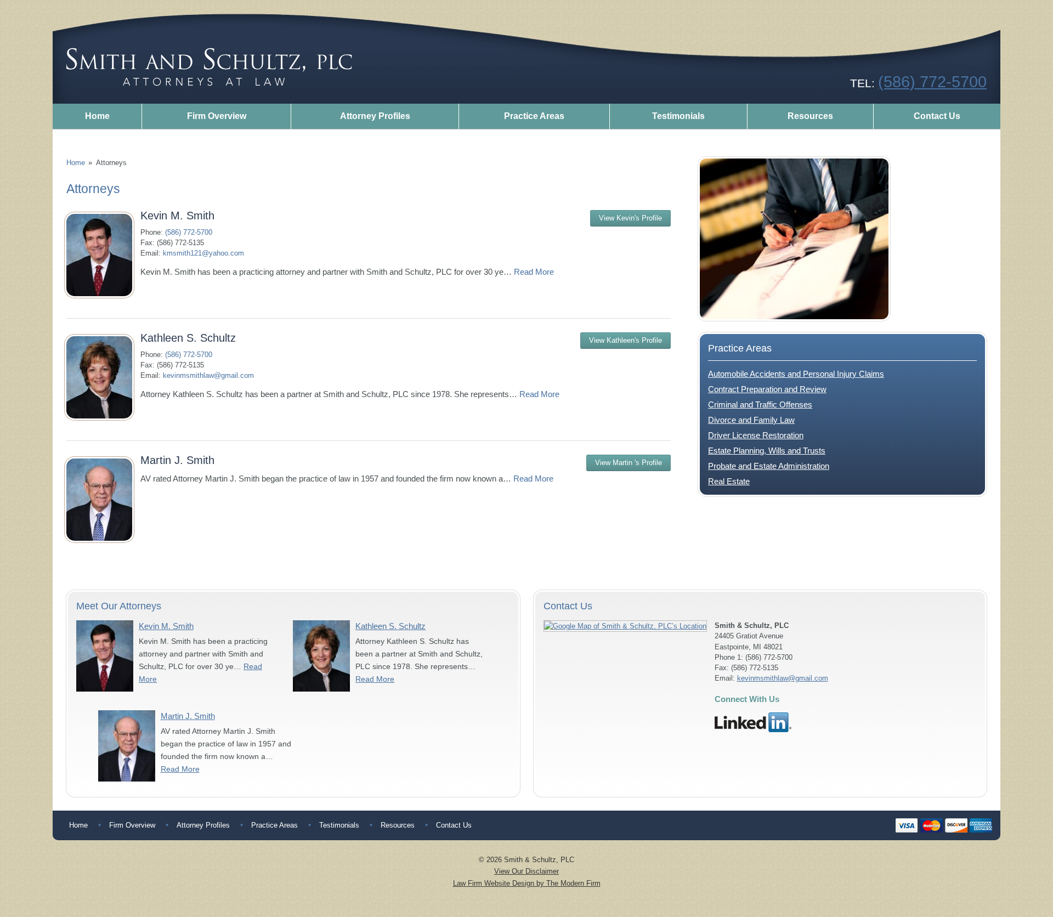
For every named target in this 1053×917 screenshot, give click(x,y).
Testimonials (678, 116)
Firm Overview (216, 116)
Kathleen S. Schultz (188, 338)
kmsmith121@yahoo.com (203, 253)
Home (97, 116)
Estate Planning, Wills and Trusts (766, 450)
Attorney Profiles (375, 116)
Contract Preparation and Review (767, 389)
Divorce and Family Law (751, 419)
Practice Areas (534, 116)
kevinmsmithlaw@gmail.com (208, 375)
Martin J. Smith (177, 460)
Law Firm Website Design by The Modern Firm (527, 883)
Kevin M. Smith (177, 216)
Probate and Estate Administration (768, 466)
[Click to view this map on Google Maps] (625, 626)
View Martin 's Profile (628, 463)
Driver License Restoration (755, 435)
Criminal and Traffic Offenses (760, 404)
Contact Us (937, 116)
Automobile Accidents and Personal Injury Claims (796, 373)
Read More (534, 271)
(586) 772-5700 (932, 81)
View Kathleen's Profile (625, 340)
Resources (810, 116)
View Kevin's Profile (630, 218)
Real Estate (729, 481)
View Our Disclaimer (526, 871)
